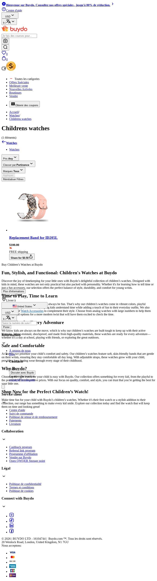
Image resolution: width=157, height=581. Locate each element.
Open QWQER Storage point (27, 460)
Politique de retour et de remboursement (33, 417)
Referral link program (22, 450)
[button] (78, 339)
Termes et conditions (21, 487)
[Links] (3, 387)
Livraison (15, 424)
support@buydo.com (22, 379)
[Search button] (5, 47)
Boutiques (15, 92)
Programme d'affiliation (23, 454)
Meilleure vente (18, 85)
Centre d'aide (17, 410)
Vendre (13, 96)
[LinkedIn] (11, 526)
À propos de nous (20, 350)
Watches (14, 115)
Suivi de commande (21, 413)
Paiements (15, 420)
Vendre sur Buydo (20, 457)
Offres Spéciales (19, 82)
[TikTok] (11, 521)
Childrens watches (20, 118)
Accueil (14, 112)
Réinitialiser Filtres (13, 179)
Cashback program (20, 447)
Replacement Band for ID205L (33, 238)
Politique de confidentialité (25, 484)
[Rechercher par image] (5, 41)
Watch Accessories (32, 310)
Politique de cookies (21, 490)
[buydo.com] (14, 32)
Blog (12, 354)
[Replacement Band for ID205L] (32, 230)
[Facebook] (11, 532)
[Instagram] (11, 516)
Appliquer (8, 175)
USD (7, 16)
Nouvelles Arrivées (20, 89)
